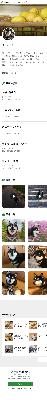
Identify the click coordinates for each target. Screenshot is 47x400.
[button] (20, 384)
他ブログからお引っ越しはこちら (19, 388)
